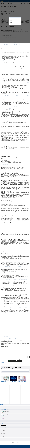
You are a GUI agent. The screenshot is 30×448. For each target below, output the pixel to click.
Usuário (2, 404)
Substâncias (2, 438)
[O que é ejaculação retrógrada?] (22, 380)
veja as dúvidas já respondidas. (24, 373)
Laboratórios (2, 435)
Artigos (27, 363)
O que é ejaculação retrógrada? (22, 381)
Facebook (2, 420)
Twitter (2, 423)
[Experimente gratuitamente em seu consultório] (15, 394)
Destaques (1, 439)
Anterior (25, 363)
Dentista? (11, 22)
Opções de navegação (4, 427)
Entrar (1, 406)
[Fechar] (29, 445)
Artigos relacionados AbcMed (5, 409)
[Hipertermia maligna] (5, 380)
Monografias (2, 436)
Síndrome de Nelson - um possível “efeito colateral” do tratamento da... (13, 382)
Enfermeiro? (11, 23)
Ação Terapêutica (3, 430)
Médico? (11, 20)
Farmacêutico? (12, 21)
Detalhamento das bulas (4, 433)
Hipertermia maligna (3, 381)
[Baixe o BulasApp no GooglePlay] (11, 361)
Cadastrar (1, 407)
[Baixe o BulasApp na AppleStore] (18, 361)
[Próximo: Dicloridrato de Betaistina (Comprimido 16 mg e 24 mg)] (28, 362)
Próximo (29, 363)
